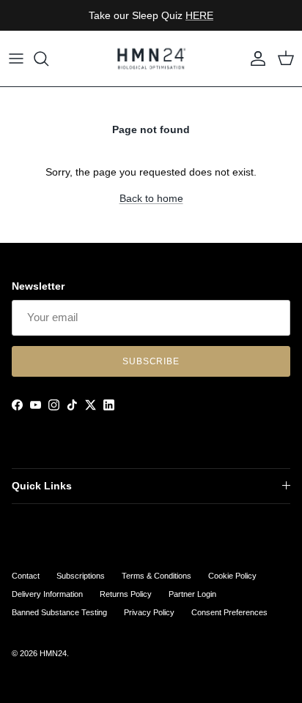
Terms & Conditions (156, 575)
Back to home (151, 198)
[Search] (48, 58)
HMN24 (53, 653)
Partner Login (192, 594)
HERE (199, 15)
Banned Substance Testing (59, 612)
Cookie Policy (232, 575)
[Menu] (16, 58)
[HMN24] (151, 58)
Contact (26, 575)
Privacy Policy (149, 612)
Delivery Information (47, 594)
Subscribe (151, 361)
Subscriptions (80, 575)
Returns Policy (126, 594)
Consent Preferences (229, 612)
